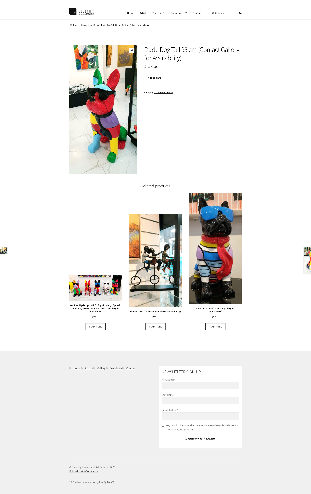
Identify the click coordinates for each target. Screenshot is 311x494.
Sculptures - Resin (90, 25)
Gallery (157, 13)
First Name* (168, 379)
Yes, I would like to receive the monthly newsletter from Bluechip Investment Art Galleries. (202, 427)
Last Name (168, 394)
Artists (143, 13)
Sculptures (177, 13)
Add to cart (154, 77)
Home (130, 13)
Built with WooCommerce (83, 471)
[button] (131, 50)
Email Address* (170, 410)
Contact (197, 13)
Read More (95, 326)
